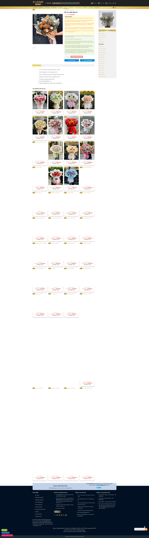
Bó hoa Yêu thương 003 (87, 110)
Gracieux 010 (87, 211)
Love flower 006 (87, 186)
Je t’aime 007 (55, 186)
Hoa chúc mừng (102, 37)
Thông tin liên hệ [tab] (37, 65)
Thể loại (100, 39)
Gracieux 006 (55, 161)
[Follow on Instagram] (47, 3)
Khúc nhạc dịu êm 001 (87, 262)
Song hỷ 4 (71, 476)
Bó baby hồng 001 (71, 312)
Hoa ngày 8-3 (101, 54)
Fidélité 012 (40, 211)
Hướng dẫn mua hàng (39, 497)
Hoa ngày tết (101, 57)
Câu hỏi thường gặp (38, 502)
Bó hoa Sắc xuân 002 (56, 135)
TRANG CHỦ (35, 7)
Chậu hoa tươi (101, 67)
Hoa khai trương (47, 7)
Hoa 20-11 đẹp (102, 50)
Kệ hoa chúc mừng (78, 7)
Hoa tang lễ (60, 7)
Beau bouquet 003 (87, 161)
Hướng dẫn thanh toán (39, 499)
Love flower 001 (71, 211)
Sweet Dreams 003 (71, 262)
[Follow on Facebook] (45, 3)
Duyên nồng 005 (40, 312)
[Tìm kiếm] (115, 8)
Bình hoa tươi (101, 65)
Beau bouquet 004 (40, 186)
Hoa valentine (101, 63)
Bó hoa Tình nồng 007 (40, 161)
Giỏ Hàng (37, 511)
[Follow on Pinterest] (66, 515)
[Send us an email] (50, 3)
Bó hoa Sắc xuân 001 (87, 135)
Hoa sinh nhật (40, 7)
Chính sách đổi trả (38, 506)
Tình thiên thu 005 (55, 236)
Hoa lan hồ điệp (54, 7)
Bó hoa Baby (85, 7)
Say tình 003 (55, 287)
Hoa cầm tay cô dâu (103, 52)
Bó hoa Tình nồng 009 (71, 110)
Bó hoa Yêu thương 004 (40, 135)
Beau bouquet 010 (71, 186)
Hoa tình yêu (101, 59)
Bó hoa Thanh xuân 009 (40, 110)
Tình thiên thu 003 (71, 236)
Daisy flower (39, 476)
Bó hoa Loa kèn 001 (56, 110)
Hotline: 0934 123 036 (7, 535)
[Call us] (64, 515)
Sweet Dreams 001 (55, 262)
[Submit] (78, 3)
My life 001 (40, 262)
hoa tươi (45, 521)
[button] (113, 7)
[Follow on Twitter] (48, 3)
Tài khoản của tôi (38, 516)
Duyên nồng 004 (71, 287)
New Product (87, 287)
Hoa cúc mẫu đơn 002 (40, 287)
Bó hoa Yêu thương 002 (71, 161)
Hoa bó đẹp (66, 7)
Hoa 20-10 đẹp (102, 61)
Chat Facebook (5, 532)
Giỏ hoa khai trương (103, 35)
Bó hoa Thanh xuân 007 (71, 135)
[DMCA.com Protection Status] (57, 511)
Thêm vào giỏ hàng (77, 56)
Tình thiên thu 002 (87, 236)
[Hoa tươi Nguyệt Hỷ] (38, 3)
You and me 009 (40, 236)
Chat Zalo (4, 530)
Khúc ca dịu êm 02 (87, 381)
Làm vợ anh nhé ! (87, 476)
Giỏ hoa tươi (71, 7)
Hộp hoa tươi (101, 72)
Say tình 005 (55, 312)
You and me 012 (55, 211)
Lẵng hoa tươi (101, 74)
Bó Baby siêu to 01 (55, 476)
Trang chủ (66, 10)
